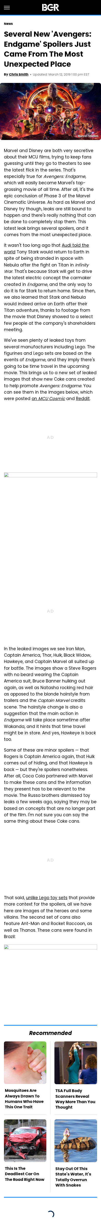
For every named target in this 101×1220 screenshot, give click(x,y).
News (8, 24)
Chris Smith (18, 74)
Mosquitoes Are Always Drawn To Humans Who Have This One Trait (24, 1099)
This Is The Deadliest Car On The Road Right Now (24, 1174)
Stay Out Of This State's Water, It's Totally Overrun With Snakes (73, 1177)
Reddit (83, 399)
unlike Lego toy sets (46, 898)
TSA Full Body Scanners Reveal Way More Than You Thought (75, 1099)
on (48, 399)
